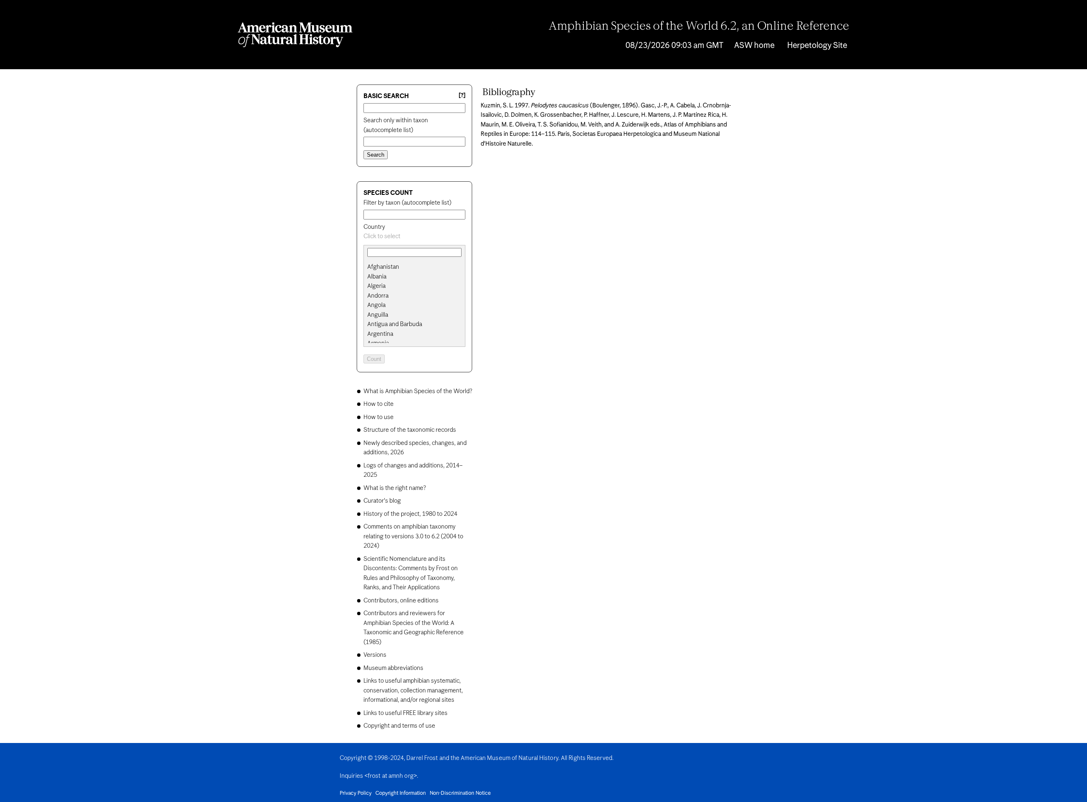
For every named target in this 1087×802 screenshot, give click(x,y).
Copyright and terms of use (399, 726)
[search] (414, 276)
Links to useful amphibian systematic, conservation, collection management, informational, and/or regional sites (413, 690)
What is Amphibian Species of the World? (417, 391)
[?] (462, 95)
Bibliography (508, 92)
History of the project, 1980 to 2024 (410, 514)
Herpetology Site (817, 46)
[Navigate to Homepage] (295, 35)
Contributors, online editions (401, 601)
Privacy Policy (356, 793)
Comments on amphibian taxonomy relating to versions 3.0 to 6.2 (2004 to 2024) (413, 536)
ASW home (754, 46)
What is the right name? (394, 488)
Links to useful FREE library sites (405, 713)
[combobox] (414, 237)
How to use (378, 417)
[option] (418, 267)
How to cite (378, 404)
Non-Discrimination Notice (460, 793)
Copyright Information (400, 793)
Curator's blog (382, 501)
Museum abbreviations (393, 668)
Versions (374, 655)
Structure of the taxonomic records (409, 430)
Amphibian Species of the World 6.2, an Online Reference (699, 26)
